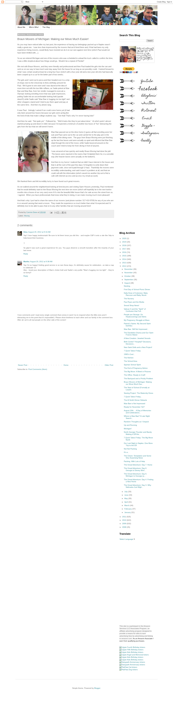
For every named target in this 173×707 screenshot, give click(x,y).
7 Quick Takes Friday (132, 351)
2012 (124, 266)
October (127, 276)
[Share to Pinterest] (65, 212)
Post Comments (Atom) (37, 369)
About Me (21, 27)
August (127, 283)
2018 (124, 245)
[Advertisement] (65, 342)
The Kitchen (128, 358)
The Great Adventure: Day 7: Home (138, 465)
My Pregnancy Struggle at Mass (136, 320)
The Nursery (129, 299)
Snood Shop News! (131, 305)
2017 (124, 249)
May (126, 498)
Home (66, 365)
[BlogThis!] (58, 212)
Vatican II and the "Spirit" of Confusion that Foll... (135, 310)
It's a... (126, 452)
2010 (124, 520)
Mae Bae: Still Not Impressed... (136, 329)
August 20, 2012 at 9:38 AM (41, 261)
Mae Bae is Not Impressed (134, 403)
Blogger (97, 688)
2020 (124, 238)
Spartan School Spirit (132, 365)
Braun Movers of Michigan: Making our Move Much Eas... (138, 383)
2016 (124, 252)
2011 (124, 517)
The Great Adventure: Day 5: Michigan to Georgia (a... (135, 475)
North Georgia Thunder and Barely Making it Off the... (138, 433)
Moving (27, 216)
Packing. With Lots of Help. (134, 461)
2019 (124, 242)
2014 (124, 259)
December (128, 269)
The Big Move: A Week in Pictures (137, 372)
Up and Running (130, 425)
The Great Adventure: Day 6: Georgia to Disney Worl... (135, 469)
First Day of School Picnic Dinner (137, 289)
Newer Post (22, 365)
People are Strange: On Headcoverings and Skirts (135, 316)
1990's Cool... (129, 354)
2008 (124, 527)
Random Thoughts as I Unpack (136, 422)
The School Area (130, 361)
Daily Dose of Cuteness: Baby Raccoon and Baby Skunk (136, 294)
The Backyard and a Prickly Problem (138, 378)
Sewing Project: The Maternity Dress (138, 393)
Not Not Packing (130, 449)
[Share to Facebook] (63, 212)
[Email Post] (51, 212)
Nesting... (127, 286)
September (129, 280)
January (127, 512)
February (128, 509)
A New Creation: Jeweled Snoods (137, 338)
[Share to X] (60, 212)
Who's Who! (34, 27)
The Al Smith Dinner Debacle (135, 400)
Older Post (109, 365)
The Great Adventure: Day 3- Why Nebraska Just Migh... (137, 486)
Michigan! (128, 429)
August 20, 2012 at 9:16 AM (39, 232)
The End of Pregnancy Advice (136, 368)
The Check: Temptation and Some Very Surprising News (137, 457)
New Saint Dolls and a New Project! (138, 347)
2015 (124, 256)
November (128, 273)
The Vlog (46, 27)
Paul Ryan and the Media (134, 302)
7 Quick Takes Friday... (133, 397)
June (126, 495)
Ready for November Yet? (134, 407)
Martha (26, 261)
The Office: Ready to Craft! (134, 375)
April (126, 502)
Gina (25, 232)
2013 (124, 263)
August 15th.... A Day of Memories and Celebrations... (137, 411)
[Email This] (55, 212)
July (126, 492)
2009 (124, 524)
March (127, 505)
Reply (25, 254)
